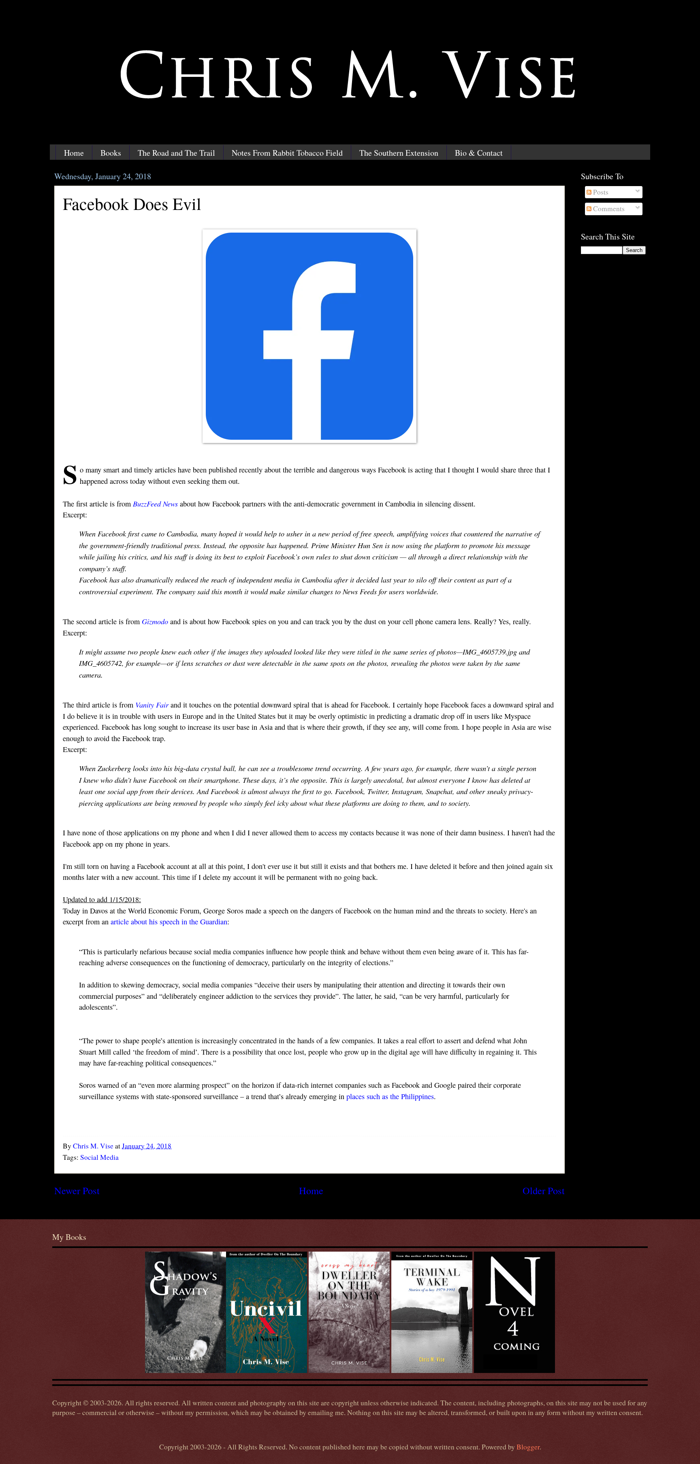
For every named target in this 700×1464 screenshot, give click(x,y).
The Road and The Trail (176, 152)
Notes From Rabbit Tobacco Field (287, 152)
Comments (608, 208)
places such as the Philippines (390, 1096)
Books (110, 152)
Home (74, 152)
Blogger (528, 1446)
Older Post (544, 1190)
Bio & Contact (479, 152)
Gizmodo (155, 621)
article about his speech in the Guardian (169, 921)
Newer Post (77, 1190)
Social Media (99, 1157)
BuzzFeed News (155, 503)
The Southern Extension (398, 152)
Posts (599, 192)
